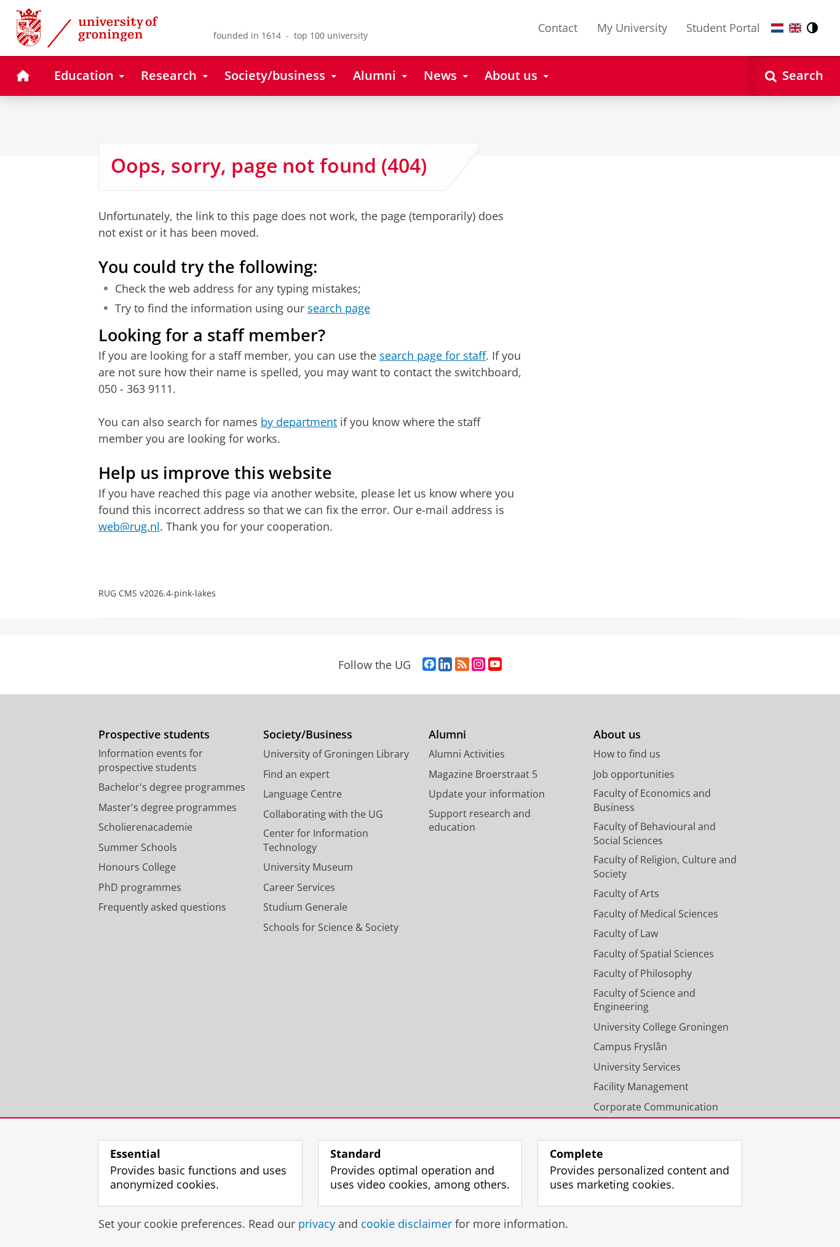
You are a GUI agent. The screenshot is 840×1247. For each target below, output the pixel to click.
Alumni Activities (467, 754)
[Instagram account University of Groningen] (478, 664)
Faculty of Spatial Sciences (653, 953)
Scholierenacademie (145, 827)
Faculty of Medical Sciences (655, 913)
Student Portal (723, 27)
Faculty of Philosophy (642, 973)
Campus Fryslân (630, 1046)
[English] (795, 28)
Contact (557, 27)
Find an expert (296, 774)
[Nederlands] (777, 28)
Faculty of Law (625, 933)
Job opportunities (634, 774)
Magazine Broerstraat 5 (483, 774)
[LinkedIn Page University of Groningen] (445, 664)
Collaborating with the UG (323, 814)
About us (617, 734)
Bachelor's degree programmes (171, 787)
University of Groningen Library (336, 754)
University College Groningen (661, 1027)
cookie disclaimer (406, 1224)
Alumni (447, 734)
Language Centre (302, 794)
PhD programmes (139, 887)
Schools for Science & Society (330, 927)
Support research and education (480, 820)
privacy (316, 1224)
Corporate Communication (655, 1107)
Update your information (487, 794)
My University (632, 27)
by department (299, 421)
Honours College (137, 867)
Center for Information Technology (315, 840)
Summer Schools (137, 847)
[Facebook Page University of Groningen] (429, 664)
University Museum (308, 867)
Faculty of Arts (626, 893)
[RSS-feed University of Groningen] (462, 664)
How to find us (626, 754)
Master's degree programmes (167, 807)
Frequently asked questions (162, 907)
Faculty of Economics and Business (652, 800)
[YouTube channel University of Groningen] (495, 664)
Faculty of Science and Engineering (644, 1000)
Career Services (299, 887)
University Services (637, 1067)
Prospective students (154, 734)
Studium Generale (305, 907)
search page (338, 308)
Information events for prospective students (150, 760)
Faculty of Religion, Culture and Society (665, 867)
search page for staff (432, 355)
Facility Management (641, 1086)
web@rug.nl (129, 526)
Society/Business (307, 734)
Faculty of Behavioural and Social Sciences (654, 833)
